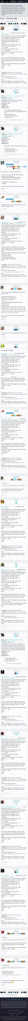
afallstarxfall (16, 89)
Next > (25, 23)
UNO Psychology (11, 641)
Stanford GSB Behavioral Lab (8, 806)
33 (13, 23)
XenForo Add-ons (11, 1013)
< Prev (2, 23)
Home (2, 1)
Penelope (16, 196)
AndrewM (16, 344)
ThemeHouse (21, 1011)
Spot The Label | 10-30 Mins (11, 133)
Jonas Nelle (4, 353)
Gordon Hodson (5, 222)
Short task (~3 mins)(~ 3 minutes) (12, 96)
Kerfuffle (16, 26)
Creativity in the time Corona (11, 639)
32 (11, 23)
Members (13, 1)
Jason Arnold (4, 506)
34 (15, 23)
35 (17, 23)
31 (9, 23)
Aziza (2, 33)
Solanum (16, 500)
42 (21, 23)
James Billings (4, 676)
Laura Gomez (16, 732)
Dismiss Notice (26, 5)
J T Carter (9, 97)
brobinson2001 (16, 286)
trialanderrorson (16, 670)
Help (16, 1015)
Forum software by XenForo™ (14, 1010)
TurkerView (20, 78)
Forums (7, 1)
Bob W (16, 930)
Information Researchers (7, 418)
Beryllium (12, 1015)
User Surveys (10, 134)
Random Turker (16, 161)
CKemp (16, 563)
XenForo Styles (18, 1013)
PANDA (7, 34)
